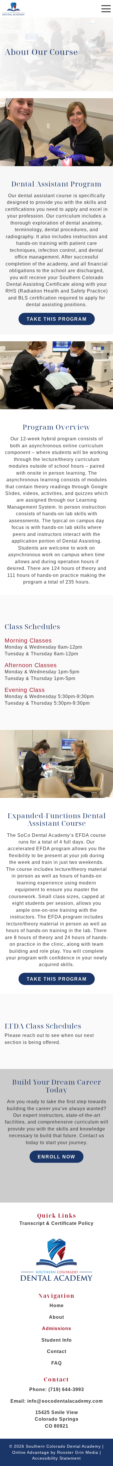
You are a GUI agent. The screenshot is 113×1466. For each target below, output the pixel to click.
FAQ (56, 1363)
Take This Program (57, 979)
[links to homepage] (13, 8)
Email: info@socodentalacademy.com (56, 1401)
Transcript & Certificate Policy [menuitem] (56, 1223)
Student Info (56, 1340)
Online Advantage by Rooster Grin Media (55, 1452)
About (56, 1317)
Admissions (56, 1328)
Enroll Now (56, 1156)
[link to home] (56, 1261)
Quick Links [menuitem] (56, 1219)
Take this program (57, 319)
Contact (56, 1351)
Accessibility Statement (56, 1458)
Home (57, 1305)
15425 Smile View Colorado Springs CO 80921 (57, 1419)
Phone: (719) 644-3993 (56, 1389)
